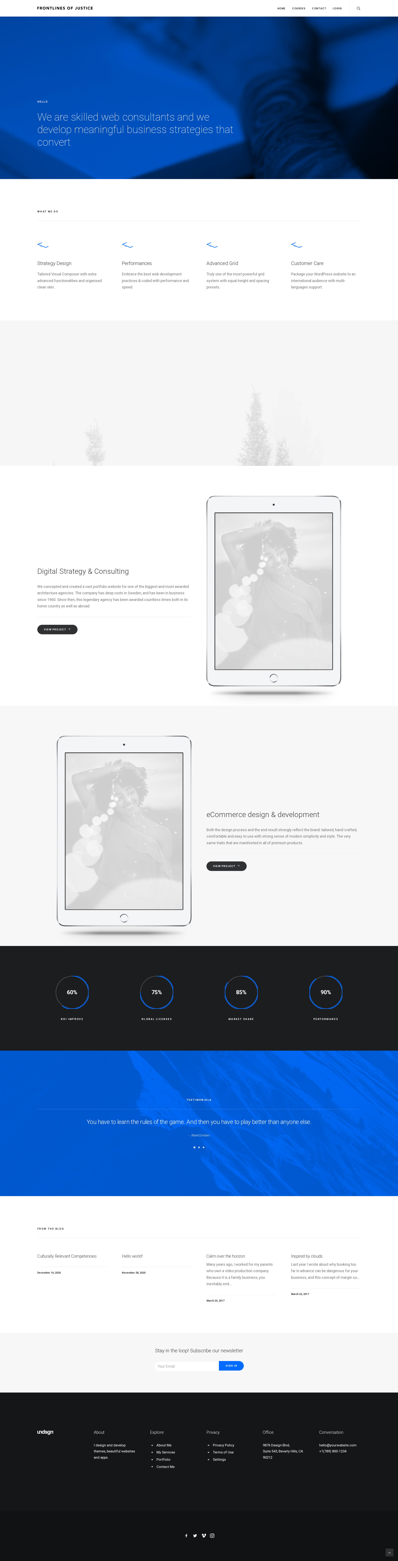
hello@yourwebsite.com (338, 1445)
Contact (319, 8)
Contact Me (166, 1467)
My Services (166, 1452)
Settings (219, 1459)
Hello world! (132, 1256)
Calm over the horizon (225, 1256)
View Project (55, 629)
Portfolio (163, 1459)
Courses (298, 8)
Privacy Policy (223, 1445)
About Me (164, 1445)
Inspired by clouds (307, 1256)
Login (337, 8)
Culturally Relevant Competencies (66, 1256)
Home (281, 8)
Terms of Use (223, 1452)
